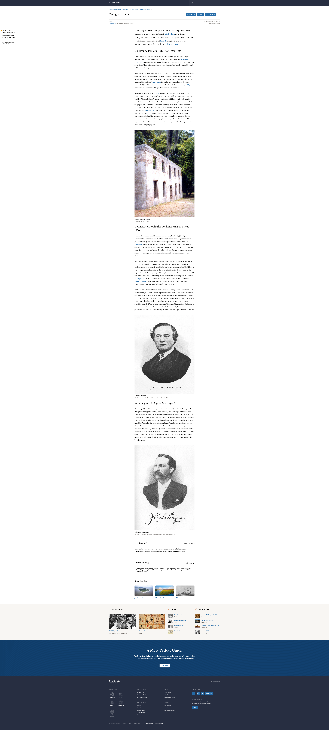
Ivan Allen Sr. (178, 615)
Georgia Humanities (112, 706)
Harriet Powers (144, 631)
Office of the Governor (121, 706)
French (163, 41)
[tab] (190, 563)
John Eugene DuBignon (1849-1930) (8, 43)
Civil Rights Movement (117, 631)
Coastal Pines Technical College (211, 625)
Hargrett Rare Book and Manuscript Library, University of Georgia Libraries (158, 397)
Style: (188, 543)
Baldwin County (140, 281)
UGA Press (112, 697)
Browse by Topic (141, 692)
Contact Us (209, 693)
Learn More (164, 665)
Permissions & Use (169, 710)
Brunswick (138, 244)
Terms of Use (149, 723)
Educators (153, 3)
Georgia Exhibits (141, 712)
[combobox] (204, 3)
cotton (157, 93)
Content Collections (142, 695)
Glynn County (172, 44)
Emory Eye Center (207, 620)
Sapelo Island (156, 82)
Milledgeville (139, 278)
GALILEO (121, 697)
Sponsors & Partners (169, 697)
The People (167, 695)
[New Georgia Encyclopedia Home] (114, 3)
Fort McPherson (179, 631)
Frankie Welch (178, 625)
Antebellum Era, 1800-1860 (130, 9)
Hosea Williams (206, 631)
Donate (195, 707)
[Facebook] (193, 693)
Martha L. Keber (113, 23)
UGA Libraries (112, 715)
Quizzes (139, 705)
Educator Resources (142, 715)
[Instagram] (198, 693)
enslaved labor (150, 110)
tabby (188, 85)
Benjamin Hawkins (180, 620)
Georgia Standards (142, 697)
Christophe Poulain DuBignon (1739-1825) (8, 31)
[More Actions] (218, 14)
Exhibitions (143, 3)
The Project (167, 692)
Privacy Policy (159, 723)
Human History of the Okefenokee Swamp (215, 615)
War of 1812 (185, 102)
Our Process (167, 705)
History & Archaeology (115, 9)
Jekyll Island (169, 34)
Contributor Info (168, 707)
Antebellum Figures (145, 9)
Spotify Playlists (141, 710)
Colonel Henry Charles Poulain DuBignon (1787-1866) (8, 37)
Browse (131, 3)
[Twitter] (202, 693)
